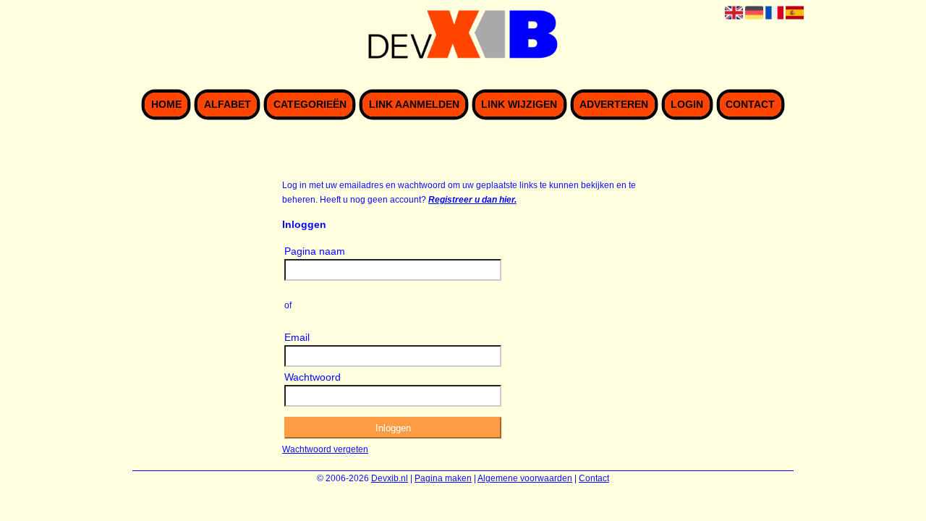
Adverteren (613, 105)
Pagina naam (314, 251)
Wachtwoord (312, 377)
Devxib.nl (389, 478)
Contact (750, 105)
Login (687, 105)
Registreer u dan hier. (472, 200)
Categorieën (310, 105)
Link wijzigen (519, 105)
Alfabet (227, 105)
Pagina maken (443, 478)
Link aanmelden (414, 105)
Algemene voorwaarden (524, 478)
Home (166, 105)
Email (297, 337)
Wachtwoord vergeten (325, 449)
